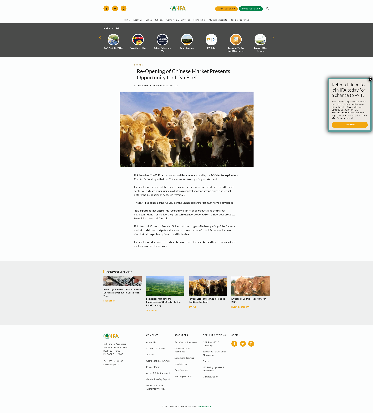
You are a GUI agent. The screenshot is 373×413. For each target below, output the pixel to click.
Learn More (350, 125)
